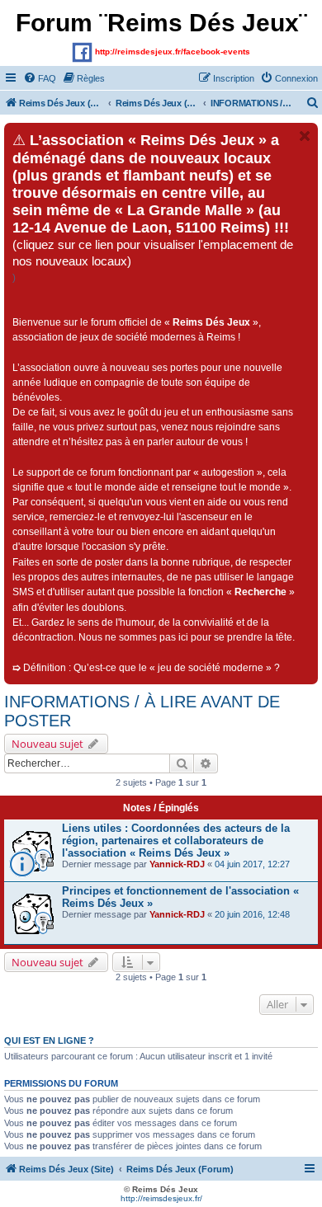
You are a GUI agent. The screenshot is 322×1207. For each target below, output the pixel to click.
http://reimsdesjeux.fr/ (161, 1198)
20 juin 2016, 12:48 (252, 914)
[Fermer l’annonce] (305, 136)
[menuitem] (39, 78)
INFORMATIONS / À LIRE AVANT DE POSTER (142, 711)
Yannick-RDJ (177, 864)
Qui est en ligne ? (49, 1040)
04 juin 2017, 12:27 (252, 864)
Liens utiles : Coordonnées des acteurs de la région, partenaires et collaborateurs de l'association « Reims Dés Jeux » (176, 840)
